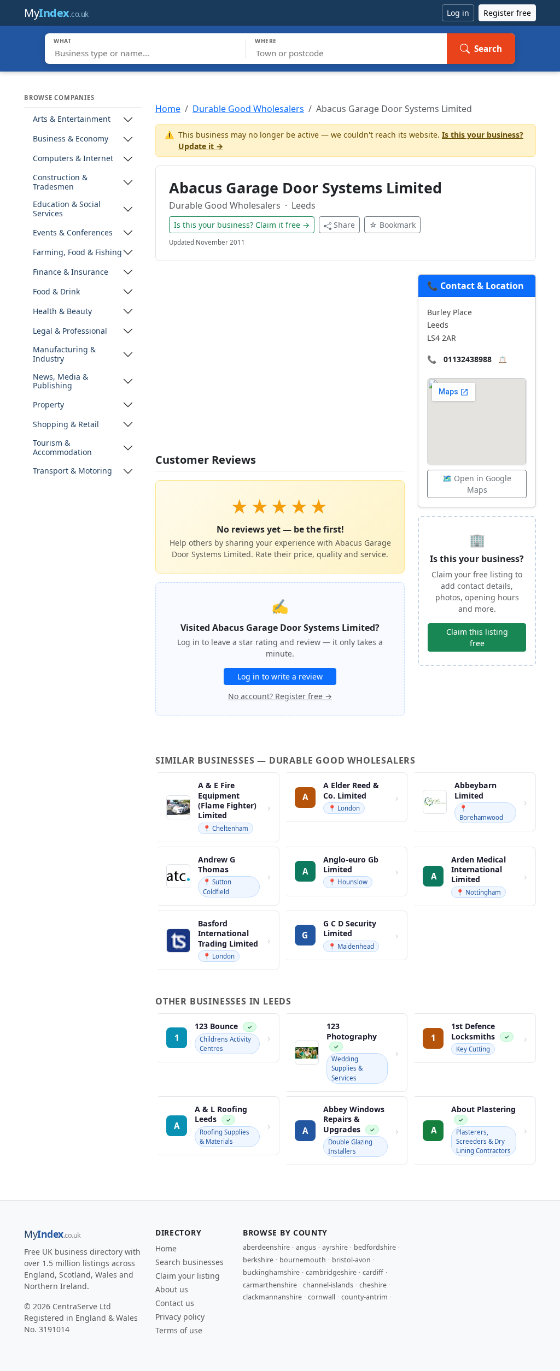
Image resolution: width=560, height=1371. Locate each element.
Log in (458, 13)
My (56, 12)
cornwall (321, 1297)
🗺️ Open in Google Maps (476, 484)
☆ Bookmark (392, 225)
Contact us (174, 1303)
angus (306, 1247)
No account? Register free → (280, 696)
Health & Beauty (62, 311)
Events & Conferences (73, 233)
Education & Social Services (67, 209)
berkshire (258, 1259)
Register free (507, 13)
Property (48, 405)
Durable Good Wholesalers (248, 109)
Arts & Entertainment (71, 119)
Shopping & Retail (66, 424)
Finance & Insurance (70, 272)
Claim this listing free (477, 637)
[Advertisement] (280, 363)
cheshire (373, 1285)
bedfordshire (375, 1247)
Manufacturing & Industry (64, 354)
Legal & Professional (70, 331)
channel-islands (328, 1285)
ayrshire (335, 1247)
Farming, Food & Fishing (77, 252)
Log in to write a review (280, 676)
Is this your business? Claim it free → (242, 225)
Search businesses (189, 1262)
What (63, 41)
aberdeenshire (266, 1247)
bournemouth (302, 1259)
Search (488, 48)
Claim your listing (187, 1275)
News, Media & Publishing (60, 382)
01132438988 (468, 359)
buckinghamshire (271, 1272)
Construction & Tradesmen (60, 182)
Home (167, 109)
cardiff (373, 1272)
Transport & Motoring (72, 471)
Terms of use (178, 1330)
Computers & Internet (73, 158)
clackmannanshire (272, 1297)
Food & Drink (56, 292)
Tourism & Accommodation (62, 448)
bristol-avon (351, 1259)
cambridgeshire (331, 1272)
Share (344, 225)
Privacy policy (180, 1316)
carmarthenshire (270, 1285)
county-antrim (364, 1297)
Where (266, 41)
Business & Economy (70, 139)
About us (171, 1289)
